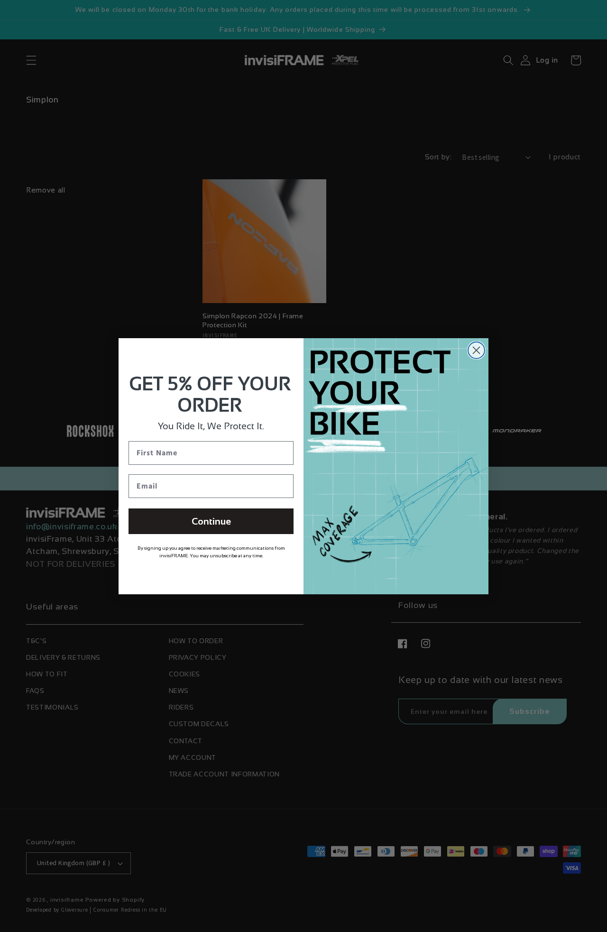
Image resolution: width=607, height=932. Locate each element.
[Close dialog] (476, 350)
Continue (211, 521)
